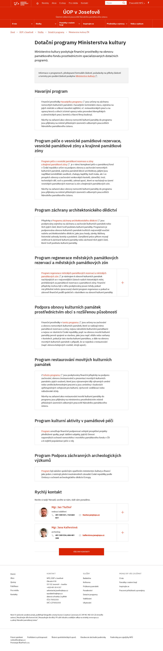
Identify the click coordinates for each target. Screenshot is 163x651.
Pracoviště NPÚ (136, 3)
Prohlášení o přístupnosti (37, 637)
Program (45, 431)
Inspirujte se (124, 586)
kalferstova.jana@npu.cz (93, 535)
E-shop (62, 3)
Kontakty (13, 594)
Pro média (73, 3)
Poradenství (87, 590)
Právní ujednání (16, 637)
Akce (54, 3)
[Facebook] (148, 3)
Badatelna (87, 578)
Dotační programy (90, 594)
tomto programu (70, 322)
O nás (121, 578)
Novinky (45, 3)
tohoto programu (51, 375)
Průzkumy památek (90, 586)
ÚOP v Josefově (81, 12)
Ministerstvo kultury (85, 76)
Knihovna (86, 582)
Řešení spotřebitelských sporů (64, 637)
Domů (12, 574)
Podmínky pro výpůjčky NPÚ (121, 637)
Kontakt (84, 3)
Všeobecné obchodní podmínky (93, 637)
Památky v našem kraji (128, 582)
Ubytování (87, 602)
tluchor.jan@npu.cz (91, 515)
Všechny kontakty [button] (81, 551)
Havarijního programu (71, 101)
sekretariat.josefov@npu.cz (57, 590)
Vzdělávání (87, 598)
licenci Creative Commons (68, 615)
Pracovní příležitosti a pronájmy (132, 590)
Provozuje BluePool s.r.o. (20, 642)
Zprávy (13, 582)
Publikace (14, 586)
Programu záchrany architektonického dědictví (74, 220)
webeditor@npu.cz (17, 640)
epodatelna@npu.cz (55, 593)
